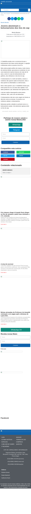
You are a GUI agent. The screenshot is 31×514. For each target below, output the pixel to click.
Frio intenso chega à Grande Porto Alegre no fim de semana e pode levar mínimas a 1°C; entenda (15, 214)
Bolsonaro (5, 111)
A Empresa (19, 442)
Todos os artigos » (7, 172)
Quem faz (19, 444)
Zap (28, 111)
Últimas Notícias (6, 439)
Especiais (4, 442)
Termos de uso (21, 439)
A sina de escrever (7, 264)
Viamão (24, 111)
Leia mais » (4, 224)
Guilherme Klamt (5, 478)
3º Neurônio (5, 446)
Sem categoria (7, 13)
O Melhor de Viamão (7, 444)
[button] (29, 10)
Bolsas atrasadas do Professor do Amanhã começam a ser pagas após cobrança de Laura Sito (15, 314)
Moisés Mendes (13, 111)
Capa (2, 13)
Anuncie (18, 437)
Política (20, 111)
